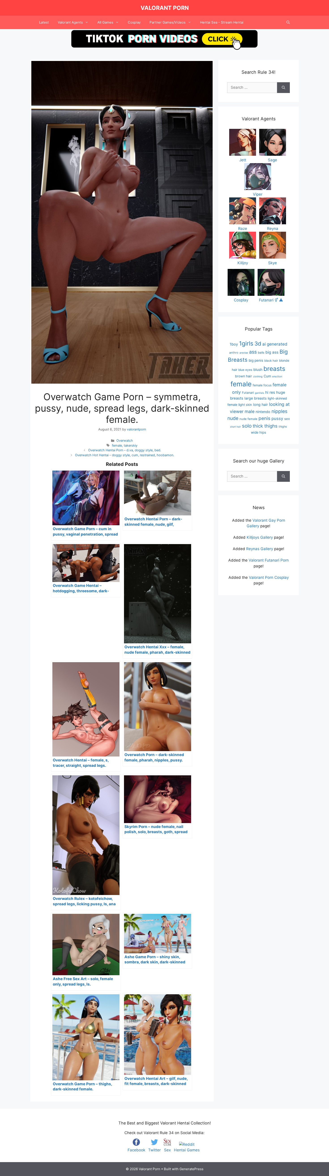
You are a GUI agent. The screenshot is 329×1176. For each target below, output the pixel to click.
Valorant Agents (70, 22)
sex (287, 419)
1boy (234, 344)
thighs (283, 426)
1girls (246, 343)
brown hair (243, 376)
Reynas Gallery (259, 549)
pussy (277, 418)
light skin (245, 405)
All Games (105, 22)
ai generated (274, 344)
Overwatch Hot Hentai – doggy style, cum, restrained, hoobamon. (124, 455)
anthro (233, 352)
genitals (259, 392)
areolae (243, 352)
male (249, 411)
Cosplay (134, 22)
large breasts (255, 398)
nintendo (263, 411)
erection (277, 376)
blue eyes (245, 370)
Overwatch (124, 440)
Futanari (248, 392)
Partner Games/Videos (168, 22)
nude (232, 418)
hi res (270, 392)
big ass (271, 352)
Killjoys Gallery (260, 537)
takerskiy (130, 445)
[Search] (283, 87)
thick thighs (265, 426)
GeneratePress (191, 1169)
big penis (256, 360)
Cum (267, 376)
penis (264, 418)
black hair (271, 360)
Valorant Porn (165, 7)
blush (257, 369)
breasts (274, 368)
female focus (262, 385)
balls (261, 352)
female (117, 445)
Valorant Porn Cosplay (269, 577)
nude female (248, 419)
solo (247, 426)
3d (257, 343)
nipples (279, 411)
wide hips (258, 432)
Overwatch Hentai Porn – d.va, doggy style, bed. (124, 450)
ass (253, 352)
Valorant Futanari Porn (269, 560)
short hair (235, 426)
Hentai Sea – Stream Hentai (222, 22)
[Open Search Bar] (288, 22)
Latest (44, 22)
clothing (258, 376)
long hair (260, 404)
